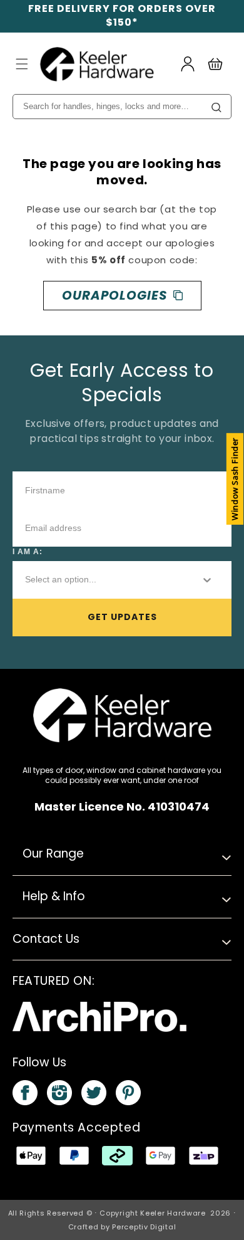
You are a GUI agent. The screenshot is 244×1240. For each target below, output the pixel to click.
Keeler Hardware (173, 1213)
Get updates (122, 617)
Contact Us (46, 938)
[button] (22, 64)
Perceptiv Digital (144, 1227)
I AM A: (28, 551)
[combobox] (102, 580)
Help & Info (54, 896)
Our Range (53, 853)
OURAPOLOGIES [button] (114, 295)
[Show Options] (207, 580)
